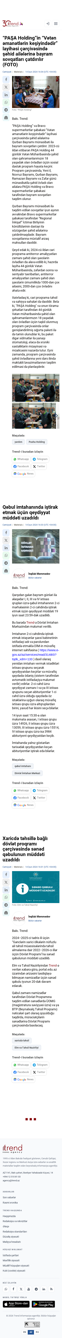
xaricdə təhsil (22, 1040)
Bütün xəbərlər (35, 578)
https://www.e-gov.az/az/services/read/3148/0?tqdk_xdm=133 (35, 654)
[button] (6, 79)
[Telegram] (36, 1289)
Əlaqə (6, 1226)
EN (24, 1332)
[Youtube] (28, 1289)
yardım (18, 442)
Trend (30, 622)
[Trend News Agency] (12, 1148)
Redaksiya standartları (15, 1231)
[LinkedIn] (44, 1289)
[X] (21, 1289)
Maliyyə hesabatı (12, 1241)
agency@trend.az (11, 1180)
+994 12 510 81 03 (11, 1176)
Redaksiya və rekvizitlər (15, 1221)
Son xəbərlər (9, 1197)
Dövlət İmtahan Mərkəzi (27, 773)
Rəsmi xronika (10, 1202)
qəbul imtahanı (23, 766)
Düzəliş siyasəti (11, 1236)
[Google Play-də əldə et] (43, 1304)
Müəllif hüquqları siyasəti (16, 1265)
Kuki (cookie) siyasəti (14, 1270)
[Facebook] (13, 1289)
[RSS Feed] (51, 1289)
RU (37, 1332)
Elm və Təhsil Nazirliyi (27, 1047)
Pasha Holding (37, 442)
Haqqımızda (9, 1216)
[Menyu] (55, 23)
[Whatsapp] (6, 1289)
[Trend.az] (13, 23)
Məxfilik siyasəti (11, 1260)
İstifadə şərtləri (11, 1255)
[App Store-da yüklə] (16, 1304)
